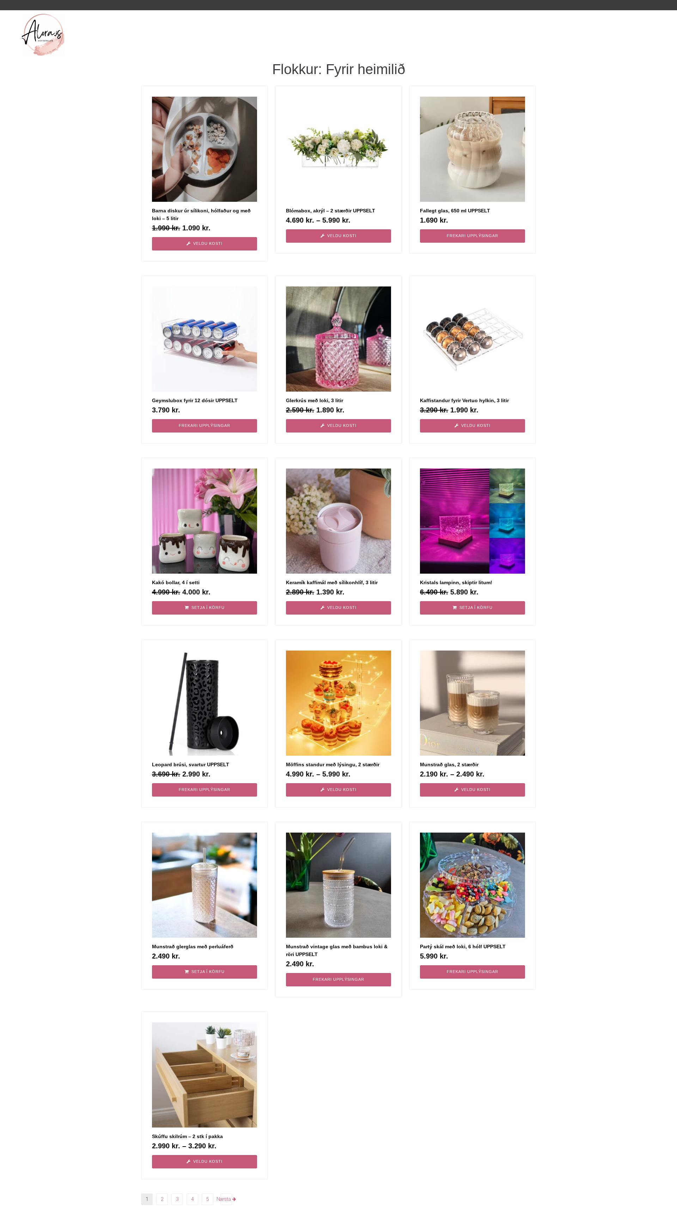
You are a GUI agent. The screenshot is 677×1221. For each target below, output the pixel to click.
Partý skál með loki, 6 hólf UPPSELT (463, 946)
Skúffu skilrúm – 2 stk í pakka (187, 1136)
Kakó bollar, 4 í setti (176, 582)
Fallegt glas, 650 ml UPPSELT (455, 210)
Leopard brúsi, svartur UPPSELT (190, 764)
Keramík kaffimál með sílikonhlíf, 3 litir (332, 582)
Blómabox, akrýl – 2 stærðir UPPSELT (330, 210)
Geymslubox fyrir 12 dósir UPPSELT (195, 400)
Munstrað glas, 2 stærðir (449, 764)
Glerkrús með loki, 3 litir (314, 400)
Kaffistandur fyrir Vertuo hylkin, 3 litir (464, 400)
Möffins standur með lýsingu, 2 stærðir (332, 764)
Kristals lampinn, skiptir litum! (456, 582)
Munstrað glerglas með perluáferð (192, 946)
